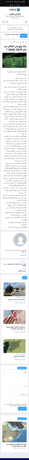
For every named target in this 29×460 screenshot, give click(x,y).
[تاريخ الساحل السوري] (14, 346)
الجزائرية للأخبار (15, 14)
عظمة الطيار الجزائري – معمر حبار (16, 447)
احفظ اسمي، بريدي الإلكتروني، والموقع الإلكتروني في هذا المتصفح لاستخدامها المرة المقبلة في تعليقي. (15, 405)
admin (15, 449)
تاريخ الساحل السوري (19, 356)
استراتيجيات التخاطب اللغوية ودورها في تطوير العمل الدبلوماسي (15, 328)
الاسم (26, 386)
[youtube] (10, 5)
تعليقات (25, 372)
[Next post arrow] (3, 271)
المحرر (21, 297)
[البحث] (7, 22)
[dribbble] (14, 5)
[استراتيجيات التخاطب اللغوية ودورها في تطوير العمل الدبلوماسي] (14, 316)
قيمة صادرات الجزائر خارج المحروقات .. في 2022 (15, 264)
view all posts (23, 255)
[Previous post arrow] (3, 264)
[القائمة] (26, 22)
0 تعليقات (11, 42)
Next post (24, 268)
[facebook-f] (18, 5)
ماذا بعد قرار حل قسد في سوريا (16, 299)
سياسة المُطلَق (22, 271)
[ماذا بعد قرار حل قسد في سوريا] (14, 289)
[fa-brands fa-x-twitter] (16, 5)
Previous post (23, 261)
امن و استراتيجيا (23, 423)
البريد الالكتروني (23, 394)
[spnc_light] (3, 21)
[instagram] (12, 5)
